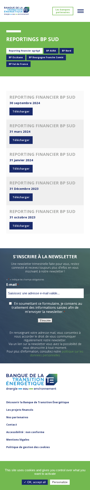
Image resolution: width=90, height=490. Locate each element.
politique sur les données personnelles (56, 353)
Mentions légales (17, 439)
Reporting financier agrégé (24, 50)
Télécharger (21, 111)
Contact (11, 424)
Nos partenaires (17, 417)
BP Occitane (16, 57)
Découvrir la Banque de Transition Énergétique (37, 402)
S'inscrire (45, 320)
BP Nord (66, 50)
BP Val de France (18, 64)
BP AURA (51, 50)
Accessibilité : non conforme (25, 432)
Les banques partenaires (62, 11)
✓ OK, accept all (35, 482)
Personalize (60, 482)
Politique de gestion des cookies (28, 447)
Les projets (19, 410)
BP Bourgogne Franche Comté (46, 57)
